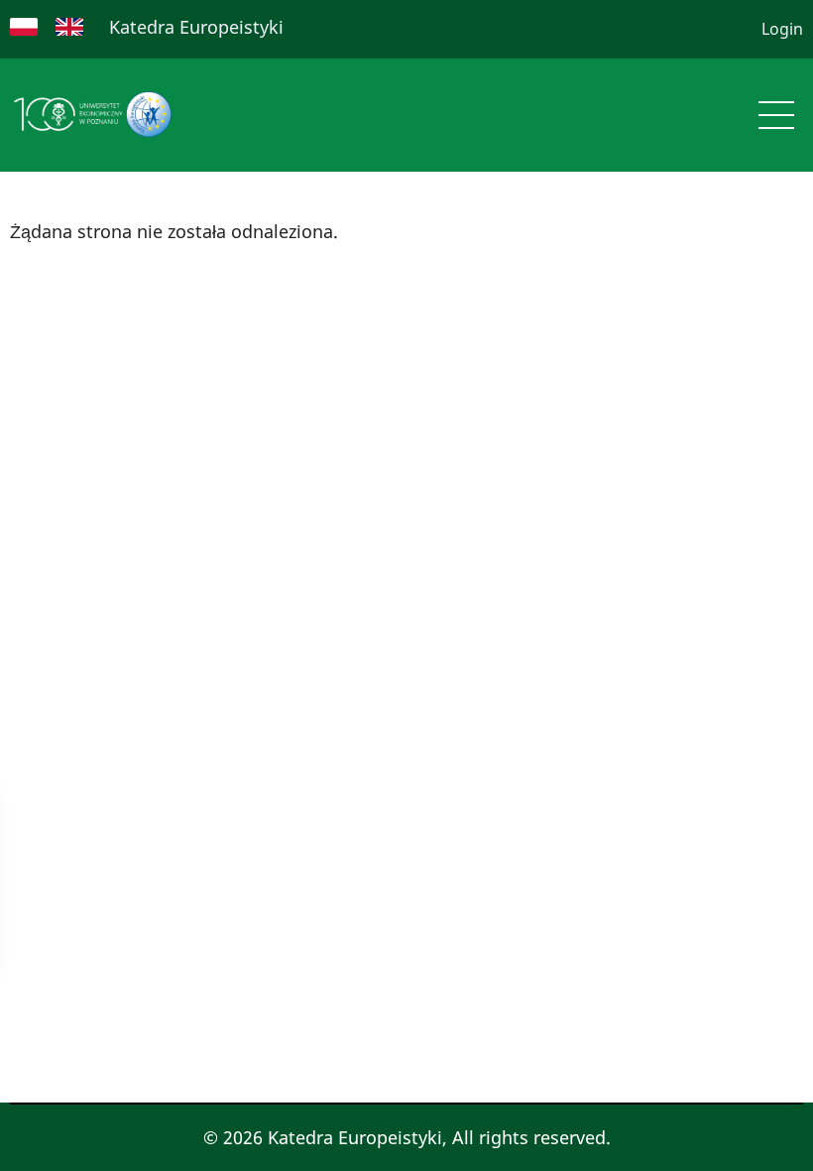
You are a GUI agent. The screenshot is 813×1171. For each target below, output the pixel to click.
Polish (24, 27)
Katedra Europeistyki (196, 27)
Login (782, 29)
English (69, 27)
